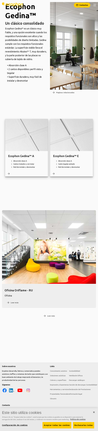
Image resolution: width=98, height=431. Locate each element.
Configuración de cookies (15, 425)
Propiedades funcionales (59, 394)
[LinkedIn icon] (11, 392)
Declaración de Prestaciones (80, 389)
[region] (49, 419)
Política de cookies (77, 419)
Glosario (53, 399)
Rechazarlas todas (83, 425)
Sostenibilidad (74, 371)
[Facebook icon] (4, 392)
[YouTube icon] (20, 392)
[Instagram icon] (28, 392)
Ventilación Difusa (76, 376)
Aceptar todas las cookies (57, 425)
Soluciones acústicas (58, 376)
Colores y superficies (58, 380)
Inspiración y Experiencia (59, 385)
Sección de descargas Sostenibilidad (83, 385)
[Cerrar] (94, 412)
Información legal (75, 394)
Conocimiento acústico (58, 371)
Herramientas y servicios (59, 389)
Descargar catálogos (77, 380)
